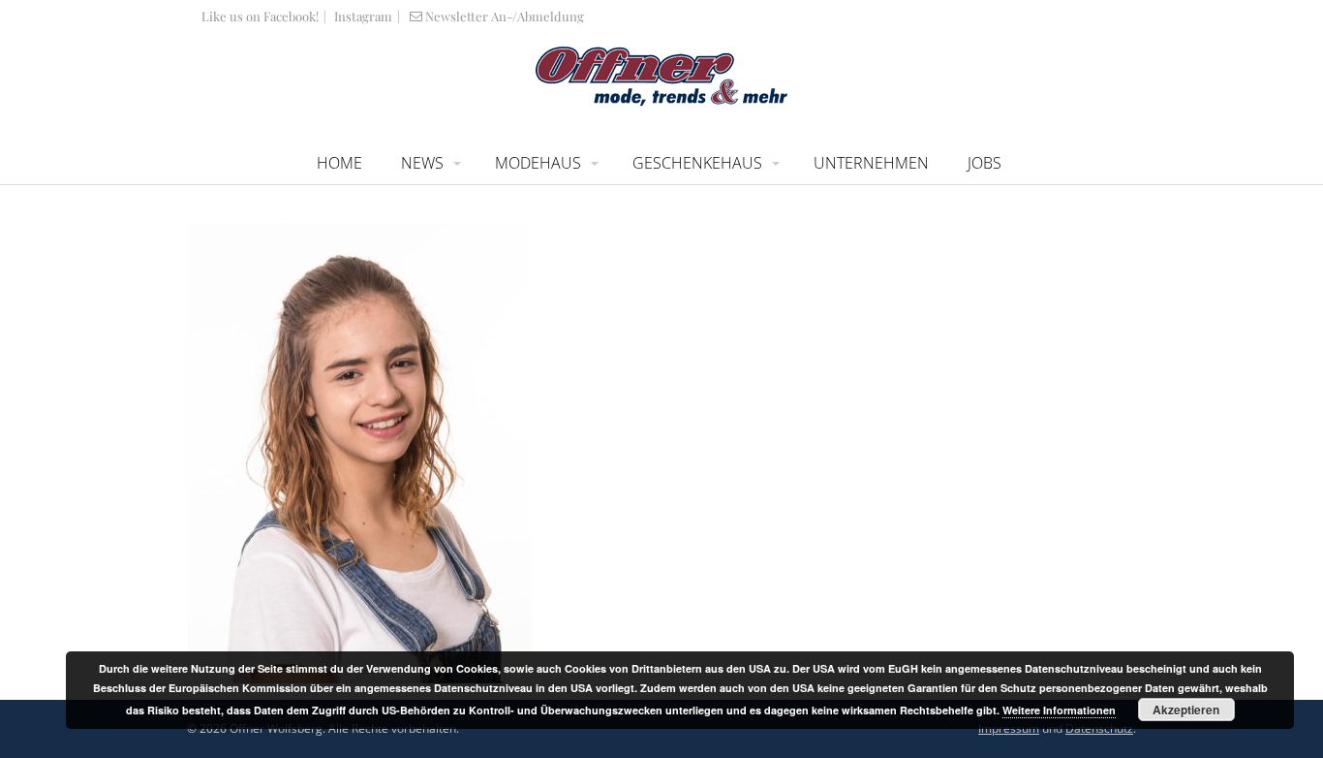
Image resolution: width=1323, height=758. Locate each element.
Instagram (361, 16)
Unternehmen (871, 163)
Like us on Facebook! (260, 16)
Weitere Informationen (1059, 710)
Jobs (984, 163)
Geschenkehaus (697, 163)
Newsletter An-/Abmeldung (504, 16)
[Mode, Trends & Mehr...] (661, 102)
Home (339, 163)
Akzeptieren (1186, 709)
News (422, 163)
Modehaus (538, 163)
